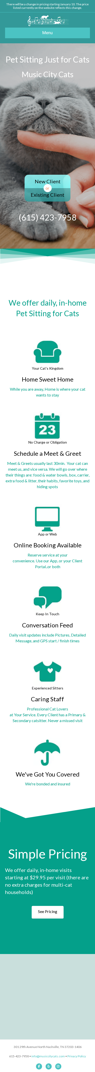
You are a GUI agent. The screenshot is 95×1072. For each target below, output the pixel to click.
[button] (48, 911)
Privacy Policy (76, 1056)
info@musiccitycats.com (48, 1056)
